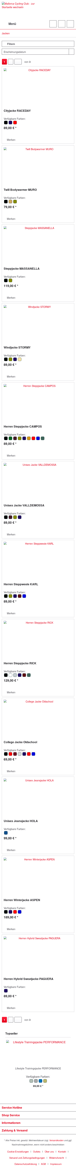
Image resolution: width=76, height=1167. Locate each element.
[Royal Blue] (38, 439)
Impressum (56, 1164)
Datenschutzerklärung (25, 1164)
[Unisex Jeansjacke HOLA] (38, 796)
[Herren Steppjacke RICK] (38, 638)
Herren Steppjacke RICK (20, 663)
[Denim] (6, 834)
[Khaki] (15, 202)
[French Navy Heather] (40, 1082)
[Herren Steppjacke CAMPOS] (38, 401)
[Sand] (19, 360)
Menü (12, 24)
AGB (43, 1164)
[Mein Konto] (61, 23)
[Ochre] (29, 439)
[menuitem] (9, 23)
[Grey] (19, 755)
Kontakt (62, 1151)
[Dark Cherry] (15, 439)
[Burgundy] (15, 755)
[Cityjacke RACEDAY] (38, 86)
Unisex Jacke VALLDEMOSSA (24, 505)
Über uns (49, 1151)
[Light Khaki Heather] (45, 1082)
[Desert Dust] (10, 676)
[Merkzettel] (53, 23)
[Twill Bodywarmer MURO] (38, 165)
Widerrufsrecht (56, 1157)
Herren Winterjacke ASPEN (22, 900)
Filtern (11, 44)
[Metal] (15, 676)
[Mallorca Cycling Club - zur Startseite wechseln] (20, 10)
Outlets (36, 1151)
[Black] (6, 123)
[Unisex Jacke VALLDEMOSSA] (38, 480)
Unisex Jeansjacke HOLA (21, 821)
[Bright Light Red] (10, 755)
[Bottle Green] (10, 439)
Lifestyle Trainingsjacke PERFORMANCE (38, 1068)
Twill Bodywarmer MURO (20, 190)
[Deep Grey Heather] (36, 1082)
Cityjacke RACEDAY (17, 111)
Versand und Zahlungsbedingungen (27, 1157)
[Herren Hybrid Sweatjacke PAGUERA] (38, 954)
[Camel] (10, 202)
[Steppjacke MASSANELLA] (38, 244)
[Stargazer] (42, 439)
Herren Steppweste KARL (21, 584)
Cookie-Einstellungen (18, 1151)
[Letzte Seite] (18, 62)
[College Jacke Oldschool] (38, 717)
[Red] (15, 123)
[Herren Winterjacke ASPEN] (38, 875)
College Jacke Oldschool (20, 742)
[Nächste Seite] (10, 62)
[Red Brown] (19, 597)
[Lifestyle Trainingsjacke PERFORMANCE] (38, 1052)
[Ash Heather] (31, 1082)
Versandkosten (56, 1140)
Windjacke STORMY (17, 347)
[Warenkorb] (70, 23)
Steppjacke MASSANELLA (22, 269)
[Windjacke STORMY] (38, 322)
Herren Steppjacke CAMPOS (23, 426)
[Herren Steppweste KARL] (38, 559)
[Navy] (10, 123)
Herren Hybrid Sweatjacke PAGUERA (28, 979)
